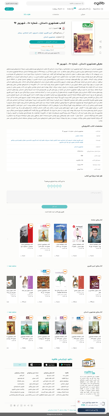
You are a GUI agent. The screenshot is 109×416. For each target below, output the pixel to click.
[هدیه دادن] (100, 47)
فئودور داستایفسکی (19, 386)
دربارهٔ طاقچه (65, 378)
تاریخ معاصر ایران (33, 384)
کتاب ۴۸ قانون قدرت (48, 384)
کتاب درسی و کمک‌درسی (31, 395)
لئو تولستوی (21, 378)
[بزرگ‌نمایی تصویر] (73, 52)
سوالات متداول (63, 410)
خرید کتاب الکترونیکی (47, 42)
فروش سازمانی (65, 384)
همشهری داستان (78, 147)
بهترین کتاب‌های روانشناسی (16, 395)
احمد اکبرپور (35, 140)
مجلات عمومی (79, 136)
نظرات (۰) (27, 14)
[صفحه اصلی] (99, 3)
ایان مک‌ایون (62, 142)
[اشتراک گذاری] (100, 41)
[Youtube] (25, 406)
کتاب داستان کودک (33, 392)
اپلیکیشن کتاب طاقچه (63, 389)
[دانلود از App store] (50, 364)
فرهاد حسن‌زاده (49, 140)
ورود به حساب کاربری (11, 3)
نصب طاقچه (9, 9)
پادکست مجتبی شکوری (18, 389)
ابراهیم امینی (18, 140)
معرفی (83, 14)
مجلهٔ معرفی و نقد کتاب (62, 395)
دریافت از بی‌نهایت (46, 46)
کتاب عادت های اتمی (48, 381)
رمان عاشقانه (20, 381)
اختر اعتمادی (64, 140)
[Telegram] (28, 406)
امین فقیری (80, 140)
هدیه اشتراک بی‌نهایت (63, 392)
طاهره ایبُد (41, 140)
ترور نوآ (69, 142)
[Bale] (31, 406)
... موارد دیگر (19, 364)
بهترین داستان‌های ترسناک (17, 392)
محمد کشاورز (56, 140)
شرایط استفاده (73, 410)
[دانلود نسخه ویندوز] (35, 364)
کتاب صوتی (35, 378)
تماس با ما (66, 375)
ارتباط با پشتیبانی (52, 410)
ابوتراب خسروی (72, 140)
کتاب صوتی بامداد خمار (48, 389)
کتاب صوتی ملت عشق (48, 386)
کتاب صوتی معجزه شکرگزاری (46, 395)
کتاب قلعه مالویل (49, 378)
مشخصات (55, 14)
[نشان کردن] (100, 52)
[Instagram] (11, 406)
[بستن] (78, 401)
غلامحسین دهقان (27, 140)
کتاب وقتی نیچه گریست (47, 392)
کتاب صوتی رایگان (33, 386)
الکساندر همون (75, 142)
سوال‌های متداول (64, 381)
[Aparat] (14, 406)
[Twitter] (18, 406)
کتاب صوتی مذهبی (33, 389)
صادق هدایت (20, 384)
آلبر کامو (22, 375)
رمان (37, 375)
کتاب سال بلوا (50, 375)
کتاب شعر (35, 381)
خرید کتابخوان (65, 386)
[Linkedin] (21, 406)
